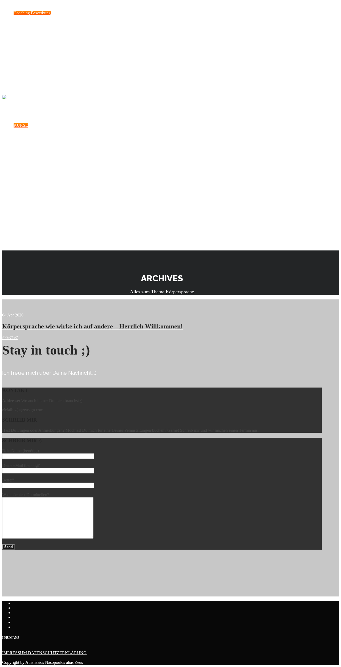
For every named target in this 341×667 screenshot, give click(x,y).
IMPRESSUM (15, 652)
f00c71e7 (10, 337)
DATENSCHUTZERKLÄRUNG (57, 652)
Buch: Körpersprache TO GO (38, 237)
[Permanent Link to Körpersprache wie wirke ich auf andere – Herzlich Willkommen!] (92, 306)
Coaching (21, 220)
